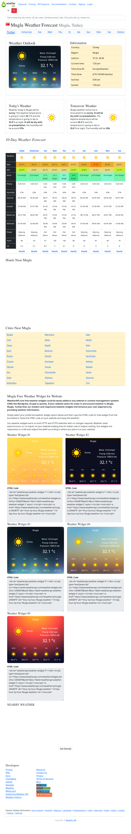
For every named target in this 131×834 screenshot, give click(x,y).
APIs (8, 772)
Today (11, 32)
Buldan (89, 366)
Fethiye (89, 361)
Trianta (10, 361)
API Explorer (44, 4)
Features (22, 4)
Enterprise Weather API (17, 794)
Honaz (48, 366)
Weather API (71, 820)
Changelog (11, 778)
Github (9, 781)
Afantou (49, 377)
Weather (10, 788)
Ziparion (90, 377)
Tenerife (48, 810)
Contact (72, 4)
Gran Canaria (37, 810)
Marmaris (49, 334)
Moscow (18, 813)
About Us (40, 769)
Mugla (10, 334)
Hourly (22, 251)
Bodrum (49, 350)
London (121, 810)
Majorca (57, 810)
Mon (99, 31)
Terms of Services (44, 778)
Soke (9, 377)
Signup (81, 4)
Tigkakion (49, 383)
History (120, 31)
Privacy (39, 775)
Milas (47, 340)
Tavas (9, 345)
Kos (8, 372)
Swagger (10, 785)
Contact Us (41, 772)
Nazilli (48, 345)
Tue (39, 31)
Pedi (88, 345)
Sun (88, 31)
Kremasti (49, 361)
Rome (106, 810)
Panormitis (91, 350)
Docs (8, 775)
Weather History (13, 797)
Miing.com (11, 791)
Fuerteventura (79, 810)
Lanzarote (67, 810)
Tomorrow (26, 31)
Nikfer (89, 340)
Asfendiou (12, 383)
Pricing (32, 4)
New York (98, 810)
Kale (88, 334)
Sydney (10, 813)
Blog (38, 781)
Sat (78, 31)
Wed (50, 31)
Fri (69, 31)
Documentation (59, 4)
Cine (9, 340)
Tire (88, 383)
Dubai (113, 810)
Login (90, 4)
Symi (9, 350)
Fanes (88, 372)
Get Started (65, 748)
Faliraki (10, 366)
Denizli (48, 356)
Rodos (10, 356)
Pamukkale (50, 372)
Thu (60, 31)
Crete (90, 810)
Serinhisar (91, 356)
